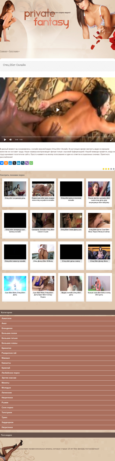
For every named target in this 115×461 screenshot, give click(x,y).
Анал (4, 323)
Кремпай (6, 368)
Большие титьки (10, 338)
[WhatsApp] (31, 163)
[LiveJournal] (23, 163)
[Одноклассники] (6, 163)
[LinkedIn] (18, 163)
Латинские (7, 393)
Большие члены (9, 343)
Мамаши (6, 358)
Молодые (6, 388)
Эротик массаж (9, 378)
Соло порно (7, 407)
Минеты (5, 383)
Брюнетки (6, 348)
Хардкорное (7, 422)
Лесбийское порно (11, 373)
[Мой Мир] (10, 163)
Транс (4, 417)
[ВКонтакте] (2, 163)
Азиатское (6, 318)
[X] (14, 163)
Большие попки (9, 333)
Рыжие (5, 402)
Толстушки (7, 412)
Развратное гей (9, 353)
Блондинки (7, 328)
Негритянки (7, 397)
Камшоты (6, 363)
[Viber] (27, 163)
